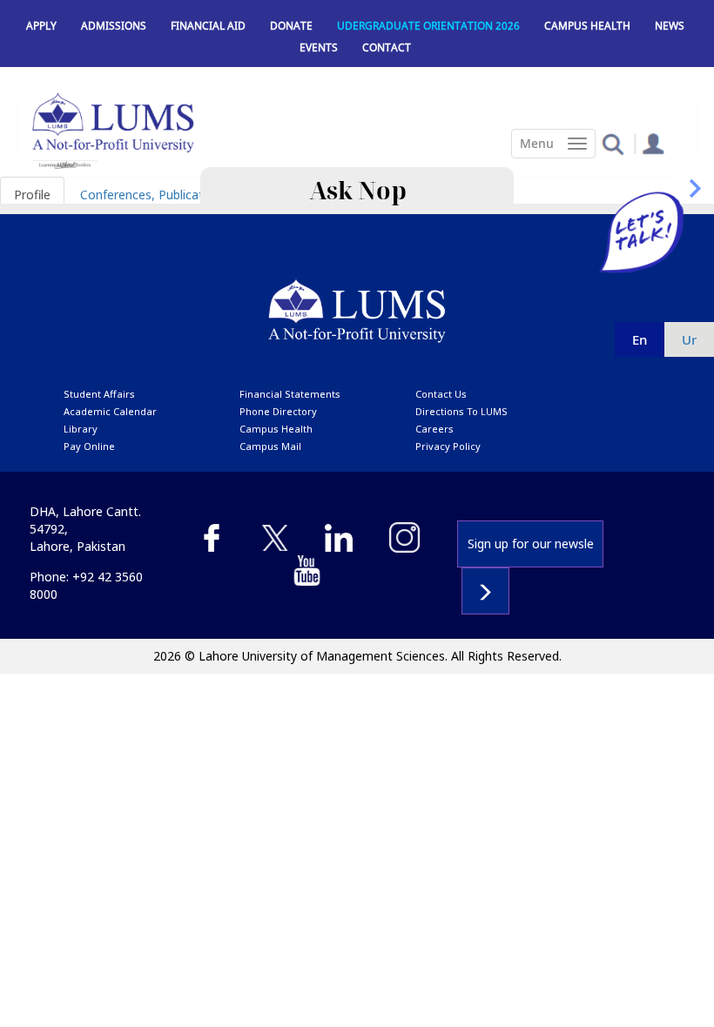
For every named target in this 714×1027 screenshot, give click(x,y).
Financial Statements (289, 394)
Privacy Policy (448, 446)
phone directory (278, 411)
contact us (441, 394)
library (81, 428)
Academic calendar (110, 411)
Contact (386, 47)
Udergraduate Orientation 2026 (428, 25)
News (669, 25)
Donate (291, 25)
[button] (612, 143)
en (639, 339)
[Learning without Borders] (65, 165)
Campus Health (587, 25)
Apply (41, 25)
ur (689, 339)
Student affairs (99, 394)
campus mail (270, 446)
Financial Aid (208, 25)
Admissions (113, 25)
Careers (434, 428)
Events (319, 47)
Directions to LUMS (461, 411)
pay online (89, 446)
